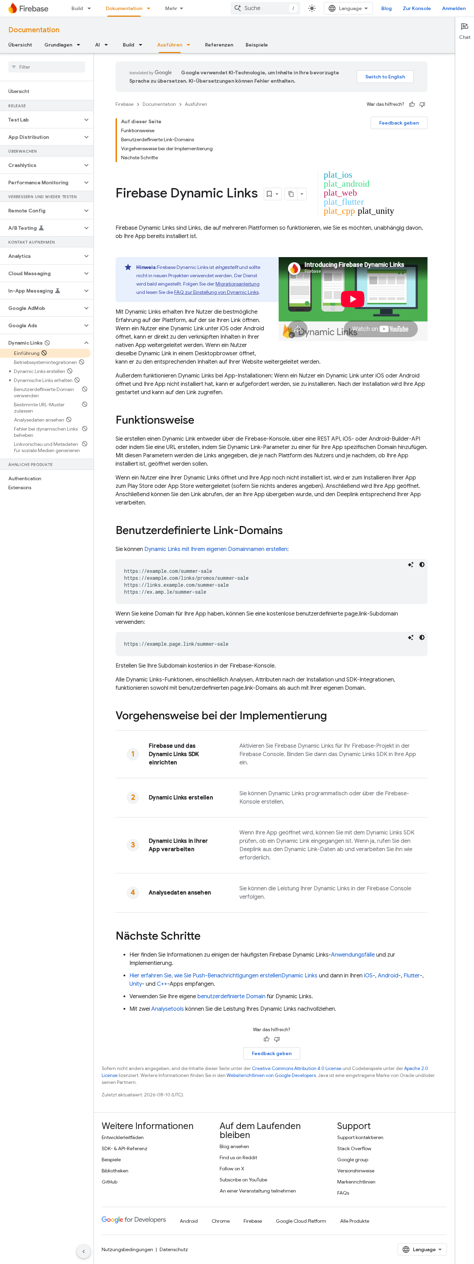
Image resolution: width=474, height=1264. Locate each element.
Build (77, 8)
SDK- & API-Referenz (124, 1148)
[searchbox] (46, 67)
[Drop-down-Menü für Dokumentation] (150, 8)
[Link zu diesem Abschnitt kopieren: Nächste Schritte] (207, 937)
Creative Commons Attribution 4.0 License (296, 1068)
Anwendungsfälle (353, 954)
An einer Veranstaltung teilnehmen (258, 1191)
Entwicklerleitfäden (123, 1137)
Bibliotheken (115, 1171)
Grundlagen (58, 45)
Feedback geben (399, 123)
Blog (386, 8)
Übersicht (20, 45)
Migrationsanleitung (237, 284)
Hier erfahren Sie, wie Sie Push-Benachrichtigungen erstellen (223, 975)
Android (388, 975)
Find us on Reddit (238, 1157)
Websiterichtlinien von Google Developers (271, 1075)
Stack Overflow (354, 1148)
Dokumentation (124, 8)
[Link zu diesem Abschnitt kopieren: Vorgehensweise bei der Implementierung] (334, 716)
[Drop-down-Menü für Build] (91, 8)
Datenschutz (174, 1249)
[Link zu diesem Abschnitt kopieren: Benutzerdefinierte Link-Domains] (290, 531)
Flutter (412, 975)
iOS (368, 975)
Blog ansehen (234, 1146)
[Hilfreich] (412, 104)
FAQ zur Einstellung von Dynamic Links (216, 292)
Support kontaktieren (360, 1137)
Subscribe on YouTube (243, 1180)
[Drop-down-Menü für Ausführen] (190, 44)
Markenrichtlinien (356, 1182)
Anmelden (454, 8)
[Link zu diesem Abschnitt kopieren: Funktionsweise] (201, 421)
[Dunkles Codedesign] (422, 564)
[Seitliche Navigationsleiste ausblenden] (84, 1251)
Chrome (221, 1221)
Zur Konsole (417, 8)
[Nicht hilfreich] (422, 104)
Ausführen (169, 45)
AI (97, 45)
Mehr (171, 8)
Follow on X (232, 1168)
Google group (352, 1159)
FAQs (343, 1193)
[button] (41, 119)
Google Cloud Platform (301, 1221)
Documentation (33, 30)
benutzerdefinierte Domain (231, 996)
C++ (162, 984)
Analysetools (167, 1009)
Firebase (125, 104)
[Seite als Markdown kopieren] (291, 194)
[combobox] (265, 8)
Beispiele (257, 45)
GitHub (109, 1182)
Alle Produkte (354, 1221)
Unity (135, 984)
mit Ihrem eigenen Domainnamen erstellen (215, 549)
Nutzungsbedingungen (127, 1249)
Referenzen (219, 45)
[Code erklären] (410, 564)
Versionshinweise (355, 1171)
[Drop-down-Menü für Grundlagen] (80, 44)
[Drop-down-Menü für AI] (108, 44)
